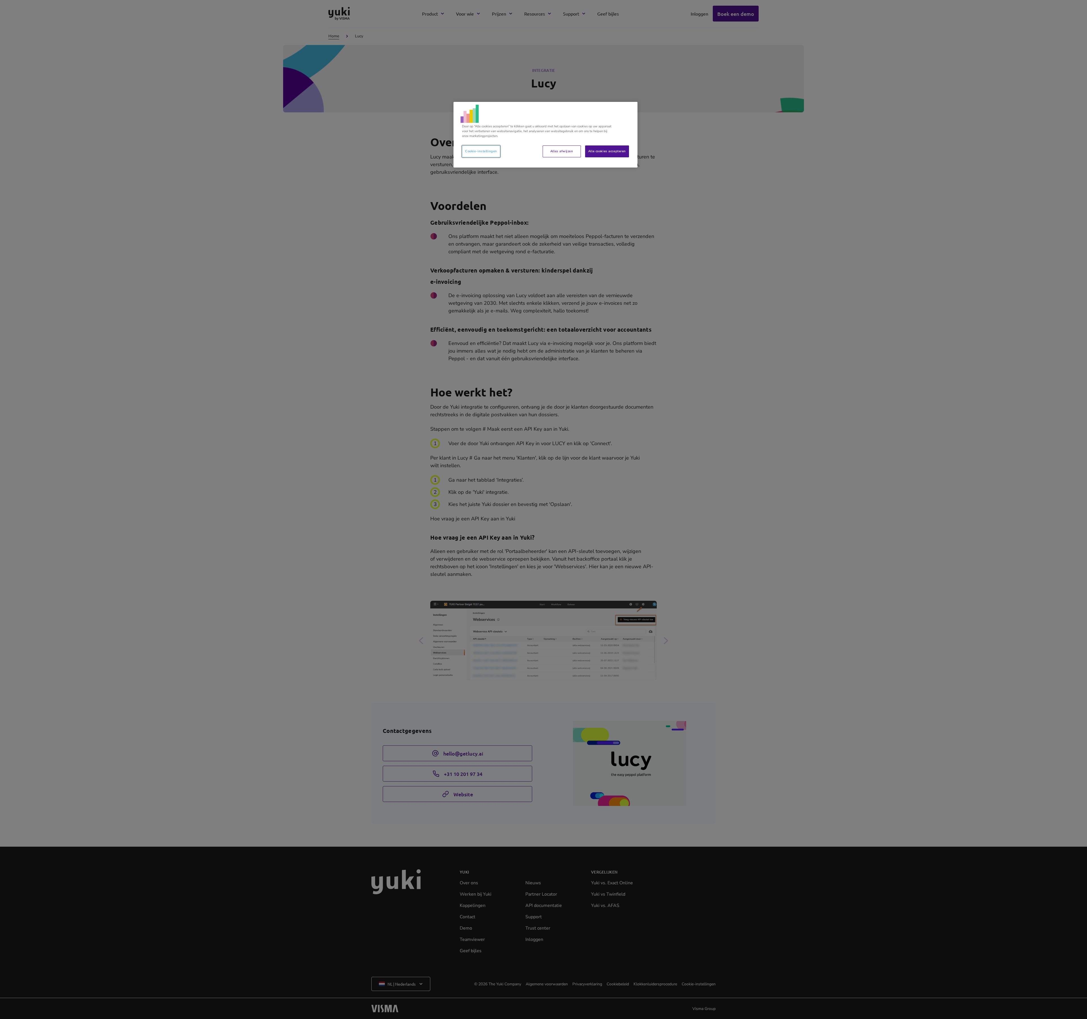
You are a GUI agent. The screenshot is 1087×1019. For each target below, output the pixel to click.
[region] (545, 135)
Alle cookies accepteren (607, 151)
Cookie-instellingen (481, 151)
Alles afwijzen (561, 151)
